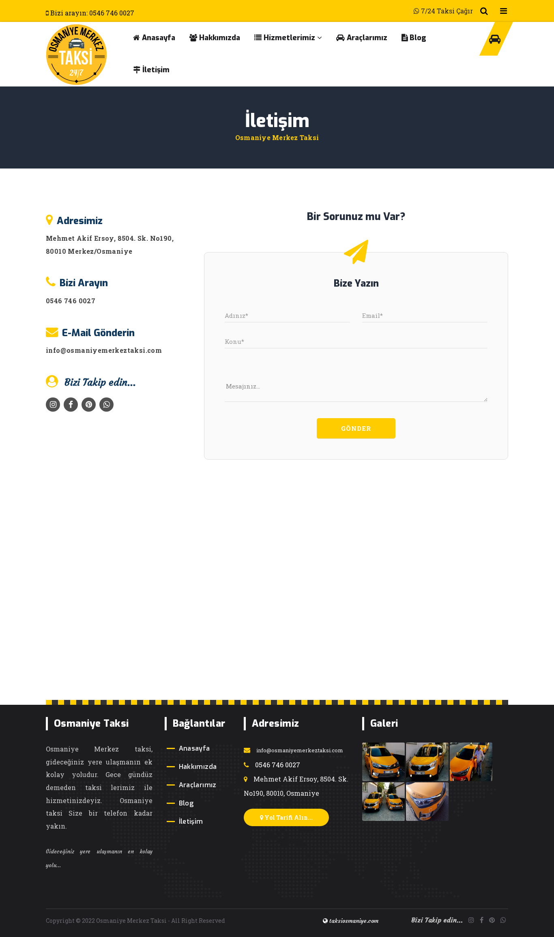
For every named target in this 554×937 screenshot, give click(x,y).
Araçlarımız (366, 38)
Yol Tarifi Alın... (288, 817)
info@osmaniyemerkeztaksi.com (104, 350)
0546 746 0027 (70, 300)
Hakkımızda (218, 38)
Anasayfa (157, 38)
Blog (417, 38)
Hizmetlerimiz (288, 38)
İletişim (155, 70)
